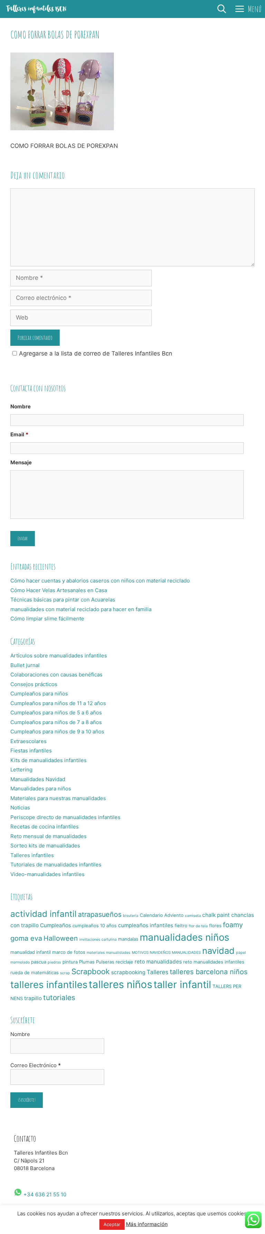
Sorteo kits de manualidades (45, 845)
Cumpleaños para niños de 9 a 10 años (57, 731)
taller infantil (182, 984)
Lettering (21, 769)
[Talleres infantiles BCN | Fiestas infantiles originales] (36, 9)
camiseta (193, 915)
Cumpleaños (55, 925)
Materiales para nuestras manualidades (58, 798)
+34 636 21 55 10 (44, 1194)
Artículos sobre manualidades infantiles (58, 655)
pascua (38, 962)
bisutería (130, 915)
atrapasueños (99, 914)
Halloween (60, 938)
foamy (233, 925)
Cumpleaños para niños (39, 693)
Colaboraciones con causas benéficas (56, 674)
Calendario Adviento (162, 915)
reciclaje (124, 962)
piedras (54, 962)
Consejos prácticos (33, 684)
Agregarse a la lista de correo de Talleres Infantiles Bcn (95, 353)
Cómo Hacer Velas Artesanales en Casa (58, 590)
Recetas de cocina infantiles (44, 826)
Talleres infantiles (32, 855)
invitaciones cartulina (98, 939)
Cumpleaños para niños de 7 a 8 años (56, 722)
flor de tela (198, 926)
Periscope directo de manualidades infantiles (65, 817)
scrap (65, 973)
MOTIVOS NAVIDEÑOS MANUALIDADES (166, 952)
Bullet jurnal (25, 665)
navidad (218, 951)
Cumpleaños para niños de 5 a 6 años (56, 712)
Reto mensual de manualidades (48, 836)
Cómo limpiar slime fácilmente (47, 618)
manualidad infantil (30, 952)
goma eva (26, 938)
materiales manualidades (108, 952)
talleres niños (120, 984)
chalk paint (216, 915)
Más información (147, 1224)
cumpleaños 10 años (94, 925)
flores (215, 925)
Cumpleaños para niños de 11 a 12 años (58, 703)
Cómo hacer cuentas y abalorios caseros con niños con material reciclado (100, 580)
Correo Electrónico (35, 1065)
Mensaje (21, 462)
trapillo (33, 998)
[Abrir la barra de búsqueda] (222, 9)
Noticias (20, 807)
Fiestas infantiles (31, 750)
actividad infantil (43, 914)
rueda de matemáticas (34, 972)
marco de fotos (68, 952)
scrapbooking (128, 972)
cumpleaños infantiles (145, 925)
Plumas (87, 962)
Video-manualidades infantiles (47, 874)
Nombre (20, 406)
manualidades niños (184, 937)
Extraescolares (28, 741)
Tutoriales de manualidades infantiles (55, 864)
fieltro (181, 925)
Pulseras (105, 962)
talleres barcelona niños (208, 972)
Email (19, 434)
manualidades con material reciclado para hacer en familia (80, 609)
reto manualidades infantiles (213, 962)
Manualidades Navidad (37, 779)
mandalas (128, 939)
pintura (70, 962)
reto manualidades (158, 961)
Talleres (157, 972)
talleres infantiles (48, 984)
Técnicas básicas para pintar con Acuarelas (62, 599)
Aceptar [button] (112, 1224)
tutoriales (59, 997)
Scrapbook (90, 971)
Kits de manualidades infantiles (48, 760)
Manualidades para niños (40, 788)
